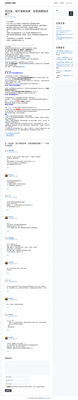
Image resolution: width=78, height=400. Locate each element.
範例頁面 (56, 3)
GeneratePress (47, 398)
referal (17, 59)
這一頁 (18, 83)
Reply (8, 167)
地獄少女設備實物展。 (10, 134)
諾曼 (11, 128)
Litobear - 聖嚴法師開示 (62, 57)
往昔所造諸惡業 (17, 133)
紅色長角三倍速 (10, 3)
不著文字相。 (59, 28)
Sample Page (69, 3)
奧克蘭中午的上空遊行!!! (67, 52)
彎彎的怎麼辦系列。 (10, 135)
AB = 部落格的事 (9, 133)
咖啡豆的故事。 (68, 70)
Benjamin (11, 174)
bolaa (28, 57)
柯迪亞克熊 (11, 150)
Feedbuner (11, 107)
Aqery (33, 128)
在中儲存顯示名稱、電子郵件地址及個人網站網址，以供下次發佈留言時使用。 (26, 386)
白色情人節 (12, 101)
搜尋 (57, 10)
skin (10, 195)
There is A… (59, 26)
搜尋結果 (22, 66)
